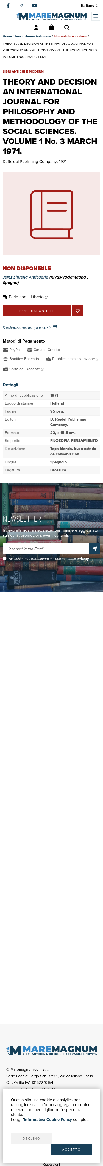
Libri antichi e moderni (70, 36)
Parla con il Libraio (26, 297)
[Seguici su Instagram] (21, 5)
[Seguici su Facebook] (8, 5)
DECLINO (31, 1138)
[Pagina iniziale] (51, 16)
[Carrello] (51, 27)
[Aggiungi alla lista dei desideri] (77, 310)
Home (7, 36)
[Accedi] (36, 27)
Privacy (83, 558)
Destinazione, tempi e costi (27, 327)
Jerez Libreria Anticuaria (33, 36)
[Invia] (94, 548)
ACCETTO (71, 1149)
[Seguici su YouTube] (34, 5)
